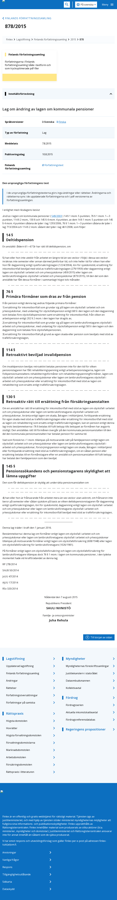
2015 (73, 39)
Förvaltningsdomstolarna (20, 742)
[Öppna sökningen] (67, 5)
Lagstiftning (23, 39)
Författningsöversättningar (22, 695)
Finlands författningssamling (28, 18)
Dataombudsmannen (78, 680)
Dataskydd (8, 889)
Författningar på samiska (20, 702)
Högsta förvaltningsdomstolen (23, 735)
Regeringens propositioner (86, 729)
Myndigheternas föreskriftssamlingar (87, 666)
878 (82, 39)
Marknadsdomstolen (18, 750)
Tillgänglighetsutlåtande (16, 874)
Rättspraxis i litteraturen (20, 772)
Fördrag (72, 698)
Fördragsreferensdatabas (80, 719)
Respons (7, 867)
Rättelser (11, 688)
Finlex (9, 39)
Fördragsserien (74, 705)
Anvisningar (9, 852)
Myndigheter (75, 659)
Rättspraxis (14, 713)
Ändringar (12, 680)
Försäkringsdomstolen (19, 764)
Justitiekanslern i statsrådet (81, 673)
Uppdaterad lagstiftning (20, 666)
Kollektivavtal (73, 688)
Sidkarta (7, 881)
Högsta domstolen (16, 721)
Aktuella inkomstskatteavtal (82, 712)
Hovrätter (11, 728)
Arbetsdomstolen (16, 757)
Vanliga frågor (10, 859)
